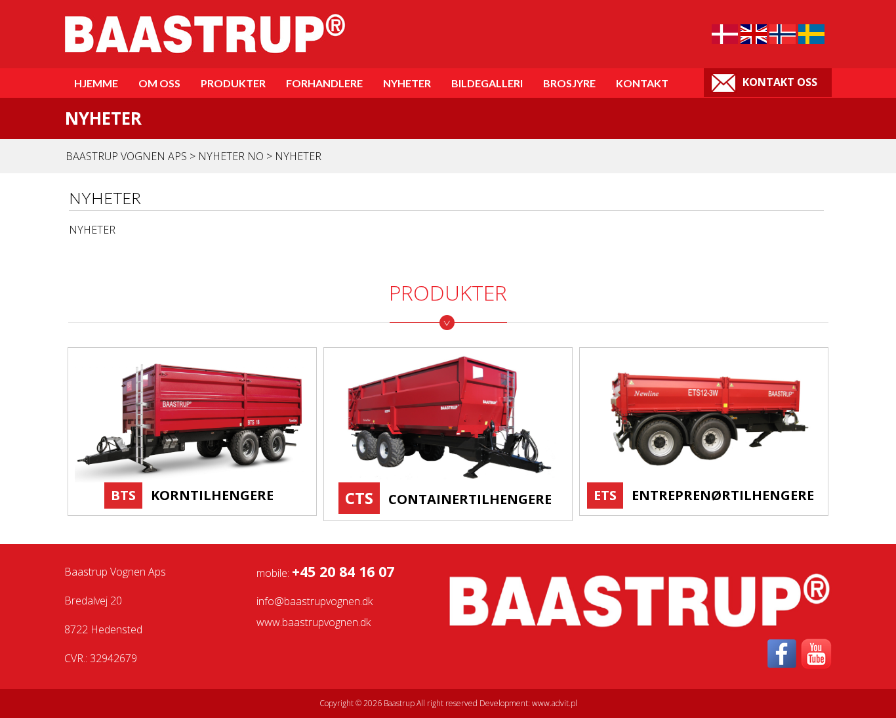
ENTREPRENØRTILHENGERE (723, 495)
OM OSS (159, 83)
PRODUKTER (233, 83)
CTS (359, 498)
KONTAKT (642, 83)
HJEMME (96, 83)
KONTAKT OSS (778, 82)
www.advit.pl (554, 703)
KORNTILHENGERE (212, 495)
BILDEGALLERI (487, 83)
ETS (605, 495)
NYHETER (407, 83)
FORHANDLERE (324, 83)
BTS (123, 495)
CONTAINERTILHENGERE (470, 499)
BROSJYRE (569, 83)
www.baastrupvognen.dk (313, 622)
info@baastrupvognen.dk (314, 601)
